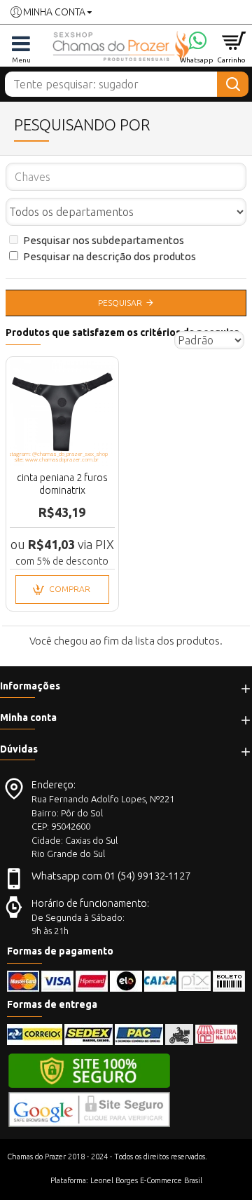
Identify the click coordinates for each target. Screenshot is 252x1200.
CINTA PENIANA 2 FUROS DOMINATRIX (62, 484)
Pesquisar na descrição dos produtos (109, 256)
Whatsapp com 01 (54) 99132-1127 (110, 876)
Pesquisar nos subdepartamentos (103, 240)
